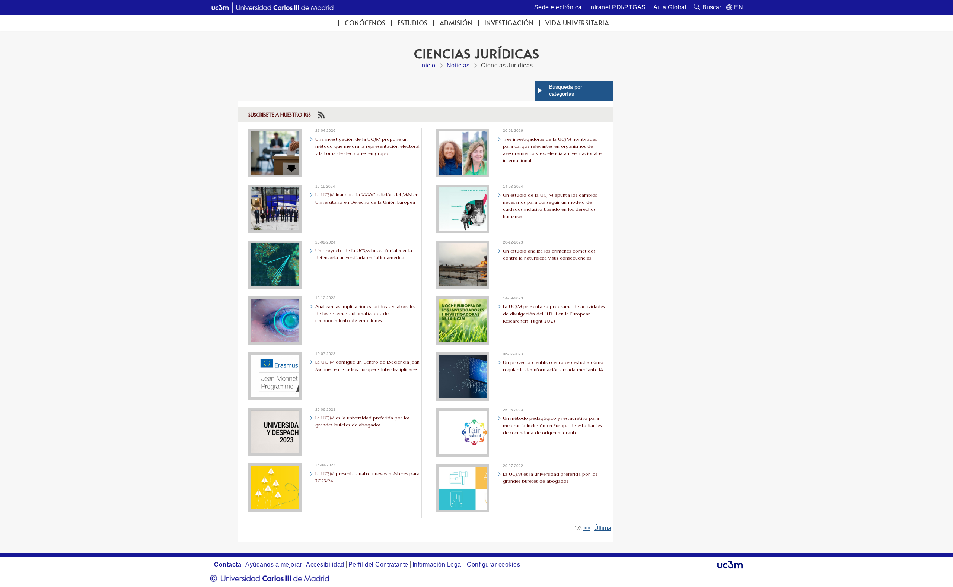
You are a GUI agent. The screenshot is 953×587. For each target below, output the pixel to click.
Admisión (456, 23)
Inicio (428, 65)
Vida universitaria (577, 23)
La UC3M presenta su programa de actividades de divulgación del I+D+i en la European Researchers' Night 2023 (554, 313)
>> (586, 528)
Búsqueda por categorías (565, 90)
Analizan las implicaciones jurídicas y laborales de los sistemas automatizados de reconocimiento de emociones (365, 313)
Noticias (458, 65)
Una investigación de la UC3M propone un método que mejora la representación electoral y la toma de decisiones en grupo (367, 146)
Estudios (413, 23)
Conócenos (365, 23)
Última (602, 528)
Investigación (509, 23)
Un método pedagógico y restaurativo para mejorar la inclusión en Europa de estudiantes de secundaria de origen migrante (552, 425)
